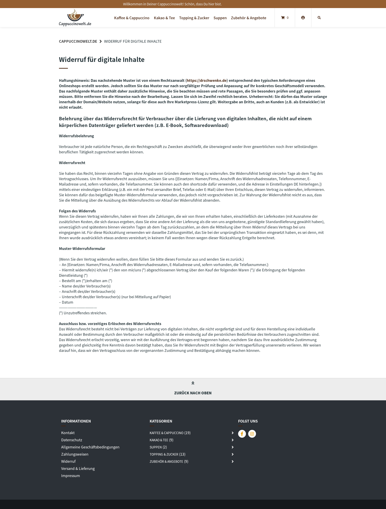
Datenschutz (71, 439)
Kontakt (68, 432)
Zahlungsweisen (74, 454)
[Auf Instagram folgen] (252, 434)
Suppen (220, 17)
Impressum (70, 475)
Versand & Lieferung (78, 468)
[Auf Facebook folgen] (242, 434)
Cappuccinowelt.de (78, 41)
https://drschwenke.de (207, 80)
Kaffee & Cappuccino (131, 17)
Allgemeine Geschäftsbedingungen (90, 447)
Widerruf (68, 461)
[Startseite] (75, 17)
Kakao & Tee (164, 17)
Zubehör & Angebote (248, 17)
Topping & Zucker (194, 17)
